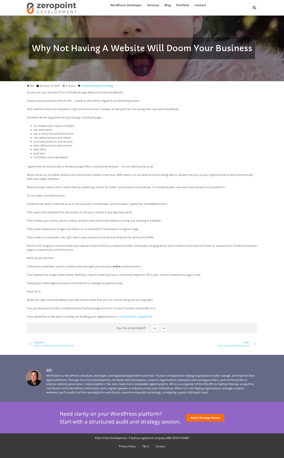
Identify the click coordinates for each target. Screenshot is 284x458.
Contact (200, 5)
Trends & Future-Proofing (97, 86)
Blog (168, 5)
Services (153, 5)
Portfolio (182, 5)
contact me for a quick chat (135, 316)
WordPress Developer (126, 5)
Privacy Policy (127, 446)
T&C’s (145, 446)
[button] (254, 7)
